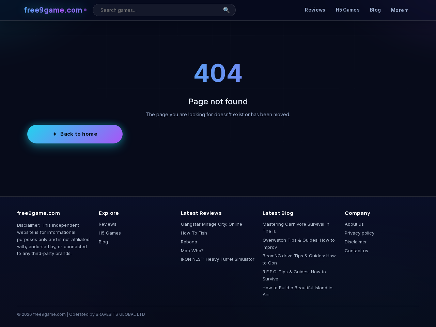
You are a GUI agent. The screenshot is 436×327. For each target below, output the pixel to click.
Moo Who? (192, 250)
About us (354, 224)
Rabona (189, 241)
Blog (375, 10)
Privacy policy (359, 233)
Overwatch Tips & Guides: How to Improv (299, 243)
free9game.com (53, 10)
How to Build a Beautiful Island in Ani (297, 291)
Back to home (78, 134)
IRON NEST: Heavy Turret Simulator (217, 259)
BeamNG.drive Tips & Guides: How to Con (299, 259)
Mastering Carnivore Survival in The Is (296, 227)
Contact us (356, 250)
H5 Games (348, 10)
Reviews (315, 10)
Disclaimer (356, 241)
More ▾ (399, 10)
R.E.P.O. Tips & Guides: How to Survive (294, 275)
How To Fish (194, 233)
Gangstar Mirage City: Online (211, 224)
